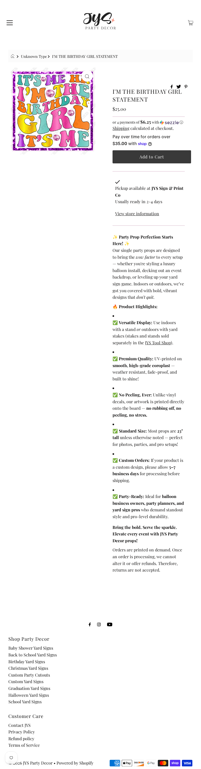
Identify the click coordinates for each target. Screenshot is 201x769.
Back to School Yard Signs (32, 654)
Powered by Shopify (75, 763)
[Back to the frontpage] (13, 56)
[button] (149, 122)
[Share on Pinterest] (186, 87)
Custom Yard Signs (25, 681)
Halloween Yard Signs (28, 695)
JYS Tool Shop (158, 342)
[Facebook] (90, 624)
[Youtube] (109, 624)
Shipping (121, 128)
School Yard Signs (25, 701)
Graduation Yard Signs (29, 688)
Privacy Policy (21, 731)
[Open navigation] (10, 22)
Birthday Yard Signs (26, 661)
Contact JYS (19, 725)
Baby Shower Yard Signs (30, 648)
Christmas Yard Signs (28, 668)
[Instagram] (99, 624)
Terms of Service (24, 745)
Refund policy (21, 738)
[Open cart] (190, 22)
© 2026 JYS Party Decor (30, 763)
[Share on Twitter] (179, 87)
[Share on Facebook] (172, 87)
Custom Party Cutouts (29, 675)
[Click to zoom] (87, 76)
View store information (137, 213)
